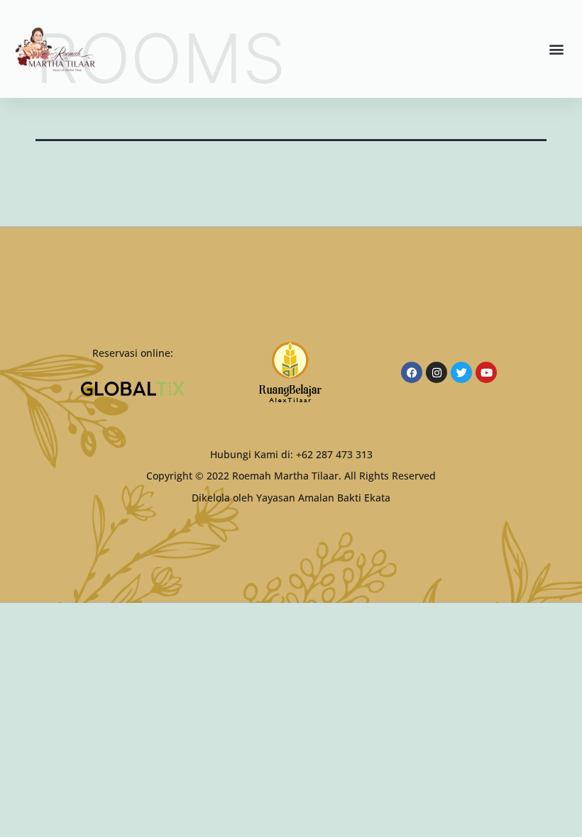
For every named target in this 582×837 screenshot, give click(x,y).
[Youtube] (486, 372)
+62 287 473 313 (334, 454)
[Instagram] (436, 372)
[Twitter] (461, 372)
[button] (556, 49)
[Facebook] (411, 372)
